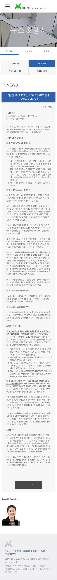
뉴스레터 (15, 63)
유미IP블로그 (10, 554)
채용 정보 (47, 51)
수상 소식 (28, 51)
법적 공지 (17, 551)
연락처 (7, 551)
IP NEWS (42, 63)
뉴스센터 (9, 51)
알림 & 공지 (42, 71)
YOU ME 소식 (15, 71)
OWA (43, 551)
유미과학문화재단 (30, 551)
